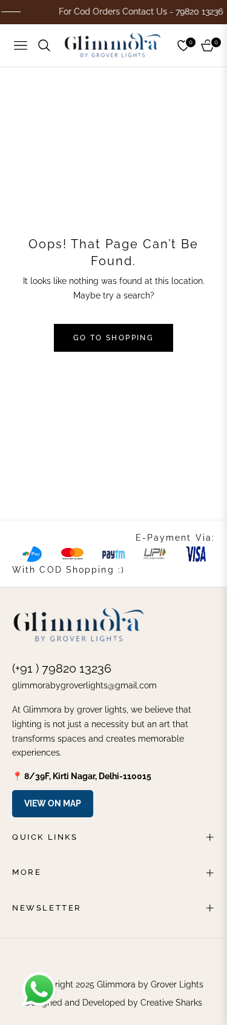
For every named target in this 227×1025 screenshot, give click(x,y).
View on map (52, 803)
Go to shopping (113, 338)
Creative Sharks (171, 1002)
